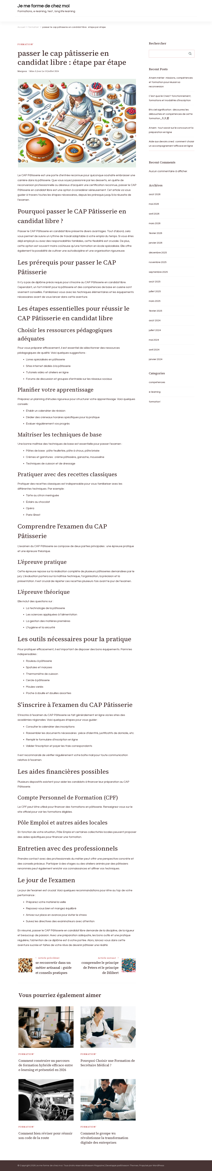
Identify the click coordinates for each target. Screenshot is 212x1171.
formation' (26, 44)
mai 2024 (154, 340)
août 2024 (154, 320)
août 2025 (154, 281)
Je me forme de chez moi (44, 5)
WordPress (158, 1165)
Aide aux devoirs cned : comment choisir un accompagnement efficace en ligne (171, 143)
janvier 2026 (155, 243)
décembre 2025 (158, 252)
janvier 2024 (155, 359)
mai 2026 (154, 204)
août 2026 (154, 194)
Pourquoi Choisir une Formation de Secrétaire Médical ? (108, 1062)
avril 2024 (154, 349)
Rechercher (157, 43)
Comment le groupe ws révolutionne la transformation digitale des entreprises (104, 1138)
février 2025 (155, 311)
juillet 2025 (155, 291)
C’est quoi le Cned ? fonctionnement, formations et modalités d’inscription (170, 98)
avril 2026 (154, 213)
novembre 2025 (158, 262)
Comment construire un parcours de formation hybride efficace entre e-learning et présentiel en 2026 (45, 1065)
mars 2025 (154, 301)
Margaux (22, 71)
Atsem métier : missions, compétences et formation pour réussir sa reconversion (171, 82)
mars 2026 (154, 223)
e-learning (154, 392)
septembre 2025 (158, 272)
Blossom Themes (129, 1165)
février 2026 (155, 233)
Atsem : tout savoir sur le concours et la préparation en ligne (171, 130)
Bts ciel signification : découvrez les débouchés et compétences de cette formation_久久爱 (171, 114)
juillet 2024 (155, 330)
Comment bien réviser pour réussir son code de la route (45, 1135)
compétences (157, 382)
